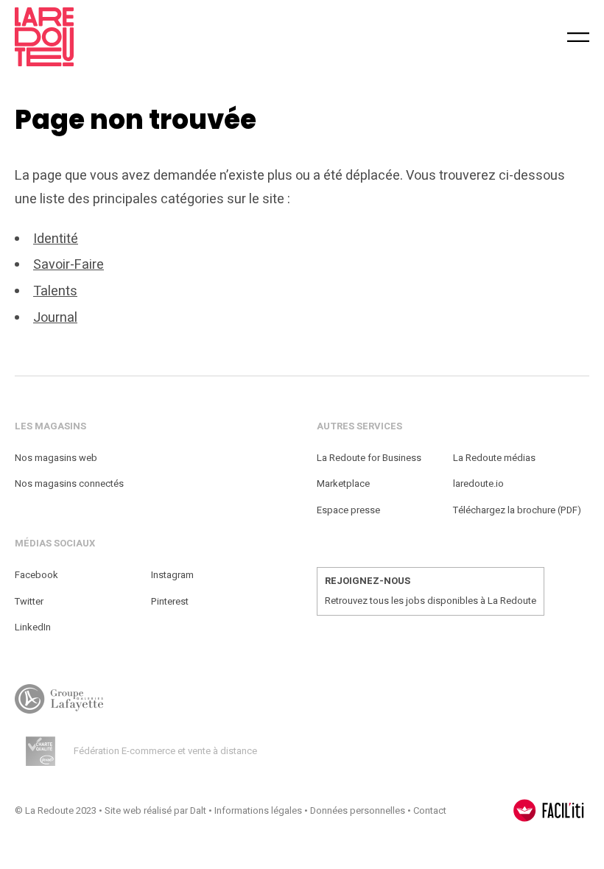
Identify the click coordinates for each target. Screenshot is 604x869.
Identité (55, 239)
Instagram (172, 575)
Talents (55, 291)
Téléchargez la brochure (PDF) (517, 510)
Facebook (36, 575)
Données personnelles (357, 810)
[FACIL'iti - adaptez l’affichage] (548, 810)
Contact (429, 810)
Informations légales (258, 810)
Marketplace (343, 483)
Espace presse (348, 510)
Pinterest (170, 601)
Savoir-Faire (68, 265)
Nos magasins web (56, 458)
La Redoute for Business (369, 458)
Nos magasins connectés (69, 483)
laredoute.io (478, 483)
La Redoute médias (494, 458)
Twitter (29, 601)
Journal (55, 318)
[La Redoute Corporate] (176, 36)
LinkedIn (33, 627)
